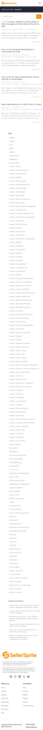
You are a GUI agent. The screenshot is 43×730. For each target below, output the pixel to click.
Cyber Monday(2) (16, 459)
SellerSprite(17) (16, 524)
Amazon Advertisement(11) (20, 184)
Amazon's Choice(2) (17, 441)
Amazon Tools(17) (16, 394)
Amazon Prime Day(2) (18, 322)
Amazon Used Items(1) (18, 401)
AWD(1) (12, 152)
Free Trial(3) (14, 477)
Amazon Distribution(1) (19, 224)
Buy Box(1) (14, 448)
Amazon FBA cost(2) (17, 231)
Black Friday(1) (15, 444)
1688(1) (12, 138)
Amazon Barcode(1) (17, 195)
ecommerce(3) (15, 574)
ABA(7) (12, 141)
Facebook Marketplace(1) (19, 473)
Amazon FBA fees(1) (17, 235)
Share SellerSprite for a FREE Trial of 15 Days (21, 104)
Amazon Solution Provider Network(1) (24, 368)
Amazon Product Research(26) (21, 325)
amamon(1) (14, 563)
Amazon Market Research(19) (21, 300)
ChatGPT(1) (14, 451)
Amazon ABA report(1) (18, 174)
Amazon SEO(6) (16, 336)
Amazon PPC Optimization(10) (21, 314)
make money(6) (16, 581)
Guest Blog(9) (15, 491)
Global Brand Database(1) (19, 484)
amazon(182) (14, 567)
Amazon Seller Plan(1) (18, 358)
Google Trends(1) (16, 487)
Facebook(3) (14, 469)
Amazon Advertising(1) (18, 188)
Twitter (16, 84)
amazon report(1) (16, 570)
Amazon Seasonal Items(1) (20, 343)
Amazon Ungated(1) (17, 397)
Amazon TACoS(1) (16, 390)
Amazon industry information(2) (22, 423)
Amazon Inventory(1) (18, 271)
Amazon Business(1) (17, 202)
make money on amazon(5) (20, 585)
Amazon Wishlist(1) (17, 415)
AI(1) (11, 145)
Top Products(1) (16, 552)
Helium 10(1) (14, 495)
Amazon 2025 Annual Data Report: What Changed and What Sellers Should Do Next (20, 24)
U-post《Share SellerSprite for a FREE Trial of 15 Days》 (25, 612)
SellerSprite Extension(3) (19, 527)
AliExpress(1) (14, 156)
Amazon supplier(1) (17, 437)
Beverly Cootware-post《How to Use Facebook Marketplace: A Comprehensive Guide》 (24, 637)
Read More (36, 42)
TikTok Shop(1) (15, 549)
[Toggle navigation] (39, 3)
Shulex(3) (13, 538)
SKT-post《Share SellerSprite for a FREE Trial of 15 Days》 (23, 631)
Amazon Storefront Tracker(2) (21, 383)
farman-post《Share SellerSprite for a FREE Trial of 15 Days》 (25, 625)
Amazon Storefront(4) (18, 379)
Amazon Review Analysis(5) (20, 332)
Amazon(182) (14, 163)
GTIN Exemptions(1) (17, 480)
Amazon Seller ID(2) (17, 354)
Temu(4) (13, 542)
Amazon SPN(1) (15, 340)
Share (9, 84)
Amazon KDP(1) (15, 275)
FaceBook (16, 82)
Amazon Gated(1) (16, 253)
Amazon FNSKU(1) (16, 246)
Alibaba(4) (13, 159)
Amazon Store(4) (16, 376)
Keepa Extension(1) (17, 498)
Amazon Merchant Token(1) (20, 303)
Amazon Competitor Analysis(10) (22, 217)
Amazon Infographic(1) (18, 267)
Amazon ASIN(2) (16, 177)
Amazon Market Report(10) (20, 296)
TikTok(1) (13, 545)
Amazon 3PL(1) (15, 166)
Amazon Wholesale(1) (18, 412)
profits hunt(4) (15, 592)
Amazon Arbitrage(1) (17, 192)
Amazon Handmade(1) (18, 264)
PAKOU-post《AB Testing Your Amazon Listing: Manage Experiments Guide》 (24, 606)
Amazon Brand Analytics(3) (20, 199)
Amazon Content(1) (17, 220)
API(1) (12, 148)
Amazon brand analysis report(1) (22, 419)
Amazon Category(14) (18, 210)
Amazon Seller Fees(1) (18, 350)
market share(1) (16, 588)
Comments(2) (31, 57)
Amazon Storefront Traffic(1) (21, 386)
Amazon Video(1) (16, 404)
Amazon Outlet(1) (16, 311)
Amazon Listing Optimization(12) (22, 293)
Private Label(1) (16, 509)
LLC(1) (12, 502)
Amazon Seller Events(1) (19, 347)
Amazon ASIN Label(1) (18, 181)
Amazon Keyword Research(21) (21, 278)
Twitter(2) (13, 556)
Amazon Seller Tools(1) (18, 361)
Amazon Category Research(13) (22, 213)
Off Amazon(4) (15, 506)
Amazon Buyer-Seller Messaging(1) (23, 206)
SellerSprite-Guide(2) (18, 531)
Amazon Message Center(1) (20, 307)
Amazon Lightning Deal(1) (20, 289)
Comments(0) (30, 29)
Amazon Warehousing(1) (19, 408)
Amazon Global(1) (16, 260)
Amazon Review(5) (17, 329)
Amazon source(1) (16, 433)
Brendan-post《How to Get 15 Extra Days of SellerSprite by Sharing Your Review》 (24, 618)
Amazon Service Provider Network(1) (24, 365)
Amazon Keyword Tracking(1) (21, 282)
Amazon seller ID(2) (17, 430)
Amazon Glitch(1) (16, 257)
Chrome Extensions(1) (18, 455)
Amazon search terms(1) (19, 426)
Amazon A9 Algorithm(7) (19, 170)
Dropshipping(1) (16, 462)
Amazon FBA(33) (16, 228)
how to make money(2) (19, 578)
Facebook (16, 55)
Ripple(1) (13, 516)
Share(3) (13, 534)
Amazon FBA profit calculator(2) (22, 239)
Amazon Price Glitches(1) (19, 318)
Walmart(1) (14, 560)
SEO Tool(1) (14, 520)
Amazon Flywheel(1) (17, 249)
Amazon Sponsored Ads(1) (20, 372)
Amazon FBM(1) (15, 242)
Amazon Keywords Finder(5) (20, 285)
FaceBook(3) (14, 466)
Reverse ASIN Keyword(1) (19, 513)
